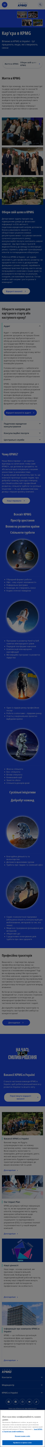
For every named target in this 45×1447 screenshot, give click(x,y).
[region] (22, 1428)
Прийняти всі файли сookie (22, 1443)
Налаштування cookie (22, 1436)
